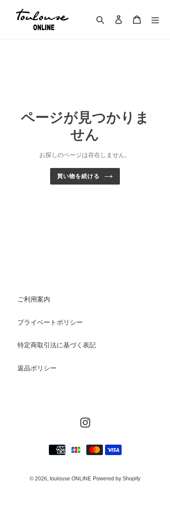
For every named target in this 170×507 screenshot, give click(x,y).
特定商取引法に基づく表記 (56, 345)
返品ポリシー (37, 368)
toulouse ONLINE (70, 479)
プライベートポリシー (50, 322)
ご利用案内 (33, 299)
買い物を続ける (78, 176)
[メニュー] (155, 19)
